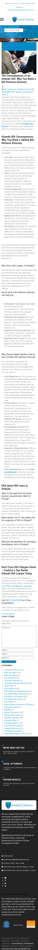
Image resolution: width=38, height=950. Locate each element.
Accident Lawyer (12, 670)
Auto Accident (10, 672)
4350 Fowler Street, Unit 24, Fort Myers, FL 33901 (19, 870)
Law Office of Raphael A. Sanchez (17, 586)
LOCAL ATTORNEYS (12, 763)
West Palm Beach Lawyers (16, 733)
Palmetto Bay (10, 720)
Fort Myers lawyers (13, 699)
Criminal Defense (12, 680)
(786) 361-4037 (30, 3)
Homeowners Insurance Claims (18, 704)
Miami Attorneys (12, 712)
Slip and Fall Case (12, 725)
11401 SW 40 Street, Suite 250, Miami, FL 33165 (18, 867)
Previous (6, 614)
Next (12, 614)
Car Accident (10, 678)
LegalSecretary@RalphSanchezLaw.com (20, 10)
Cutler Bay (9, 686)
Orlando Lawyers (24, 89)
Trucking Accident (12, 731)
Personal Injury (11, 723)
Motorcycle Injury (12, 715)
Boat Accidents (11, 675)
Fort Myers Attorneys (13, 696)
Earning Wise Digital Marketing (16, 949)
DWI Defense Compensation (16, 691)
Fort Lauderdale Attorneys (16, 694)
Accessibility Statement (22, 943)
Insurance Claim (11, 707)
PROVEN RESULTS (12, 779)
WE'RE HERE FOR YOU (13, 748)
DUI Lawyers (10, 89)
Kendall (7, 710)
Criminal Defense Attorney (16, 683)
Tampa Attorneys (12, 728)
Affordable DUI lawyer (12, 92)
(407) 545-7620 (13, 600)
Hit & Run (8, 702)
